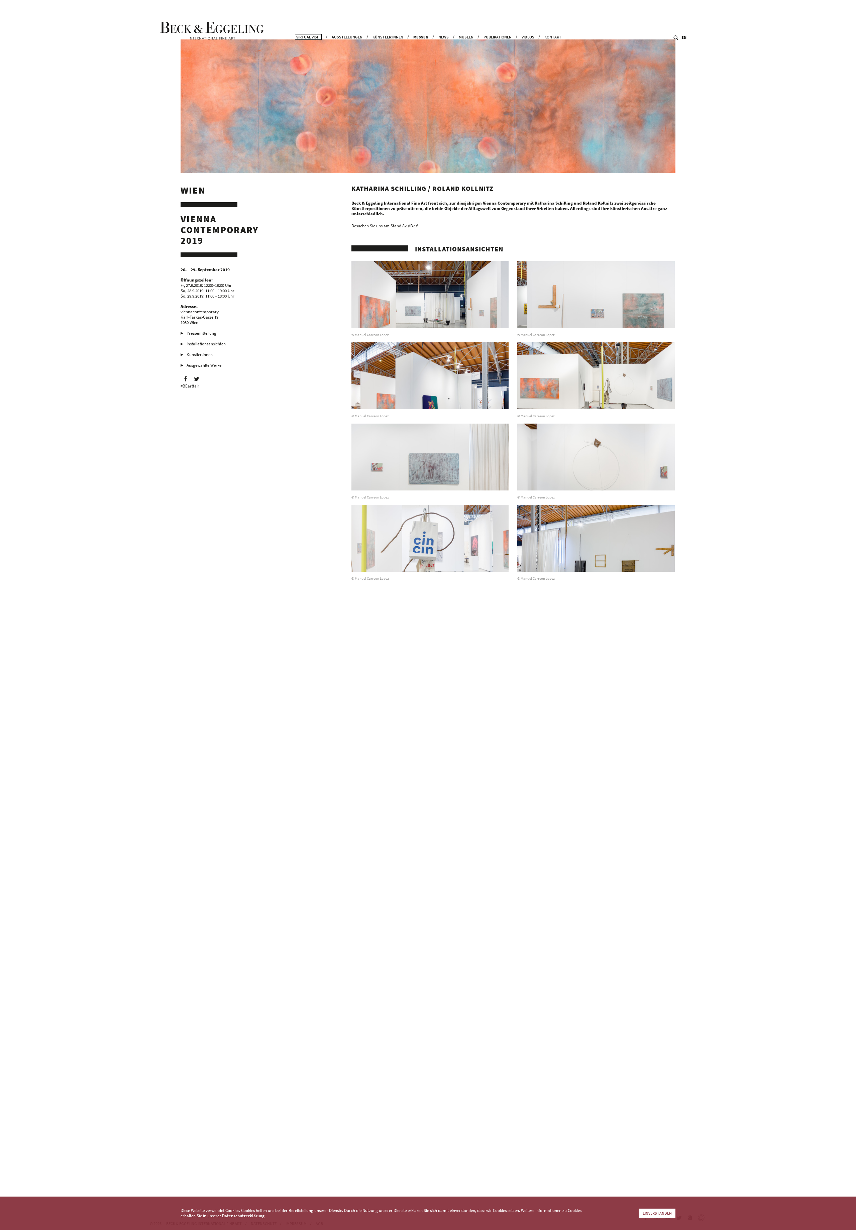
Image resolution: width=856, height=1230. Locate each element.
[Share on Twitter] (197, 379)
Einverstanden (657, 1213)
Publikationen (498, 36)
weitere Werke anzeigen (377, 1159)
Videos (528, 36)
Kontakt (552, 36)
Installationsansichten (206, 344)
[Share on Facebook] (186, 379)
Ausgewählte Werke (204, 365)
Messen (420, 36)
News (443, 36)
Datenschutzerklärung (243, 1216)
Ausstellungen (347, 36)
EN (683, 37)
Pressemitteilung (201, 333)
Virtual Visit (308, 36)
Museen (466, 36)
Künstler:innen (387, 36)
